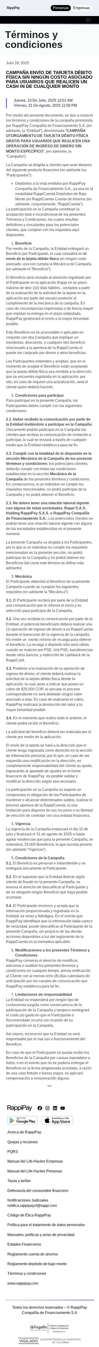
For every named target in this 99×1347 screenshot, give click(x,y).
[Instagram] (47, 1108)
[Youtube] (62, 1108)
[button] (88, 20)
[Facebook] (40, 1108)
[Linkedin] (55, 1108)
